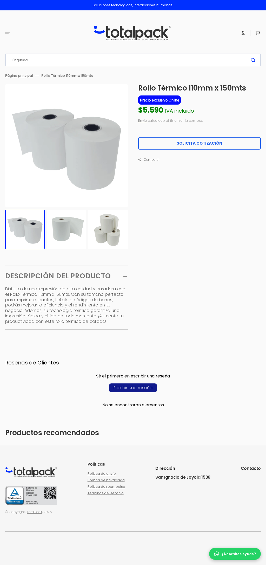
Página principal (19, 76)
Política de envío (102, 474)
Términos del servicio (106, 493)
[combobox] (133, 60)
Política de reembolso (106, 486)
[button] (7, 33)
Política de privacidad (106, 480)
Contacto (251, 468)
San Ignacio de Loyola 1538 (182, 477)
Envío (142, 120)
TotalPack (34, 511)
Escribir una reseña (133, 388)
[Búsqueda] (254, 60)
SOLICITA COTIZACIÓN (199, 143)
